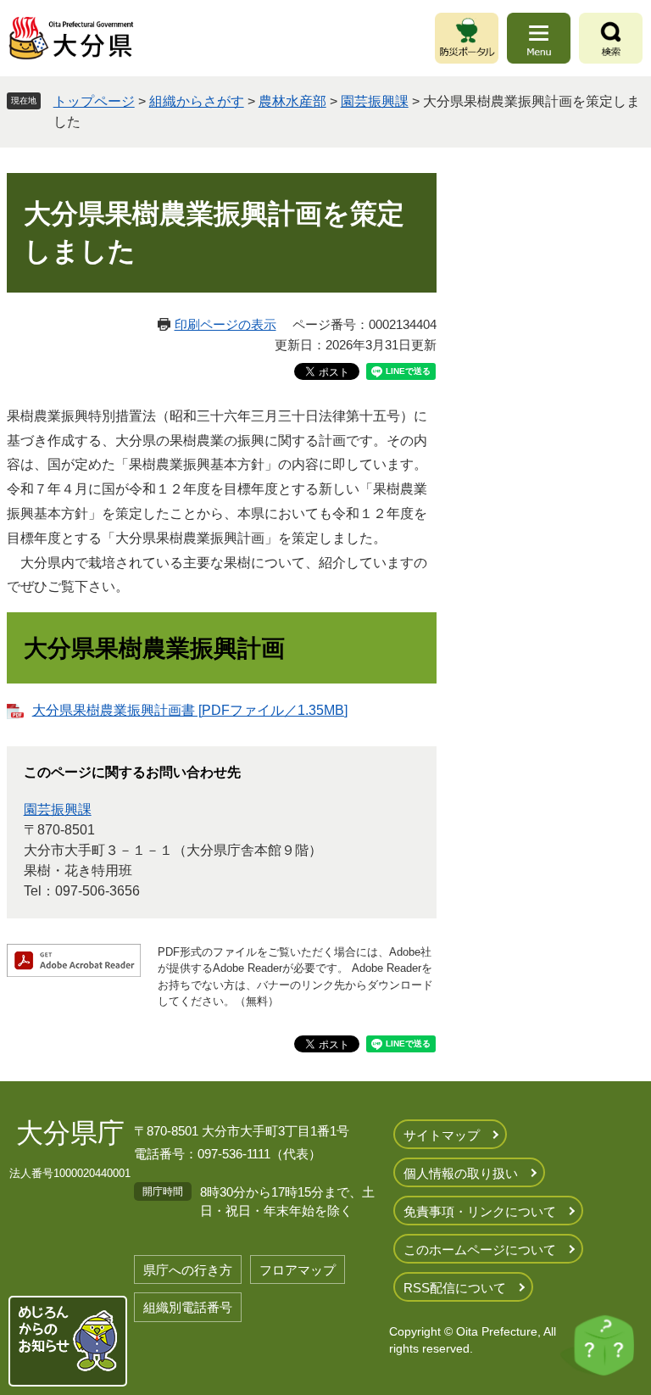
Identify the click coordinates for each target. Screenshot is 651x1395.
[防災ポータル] (466, 38)
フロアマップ (297, 1270)
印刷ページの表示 (225, 324)
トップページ (94, 101)
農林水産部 (292, 101)
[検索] (611, 38)
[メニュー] (538, 38)
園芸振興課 (375, 101)
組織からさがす (196, 101)
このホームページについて (479, 1249)
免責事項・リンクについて (479, 1211)
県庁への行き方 (187, 1270)
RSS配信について (454, 1288)
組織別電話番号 (187, 1307)
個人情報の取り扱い (460, 1173)
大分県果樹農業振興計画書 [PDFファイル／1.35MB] (190, 710)
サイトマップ (441, 1135)
